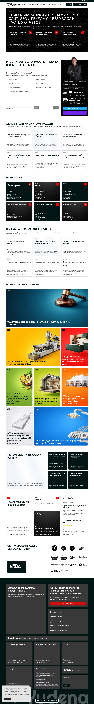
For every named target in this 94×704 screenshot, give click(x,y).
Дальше (56, 107)
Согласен (7, 699)
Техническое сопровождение (42, 660)
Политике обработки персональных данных (14, 695)
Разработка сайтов (40, 659)
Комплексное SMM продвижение (15, 662)
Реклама (12, 534)
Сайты (16, 534)
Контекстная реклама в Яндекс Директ (16, 660)
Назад (36, 107)
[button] (24, 4)
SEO (8, 534)
